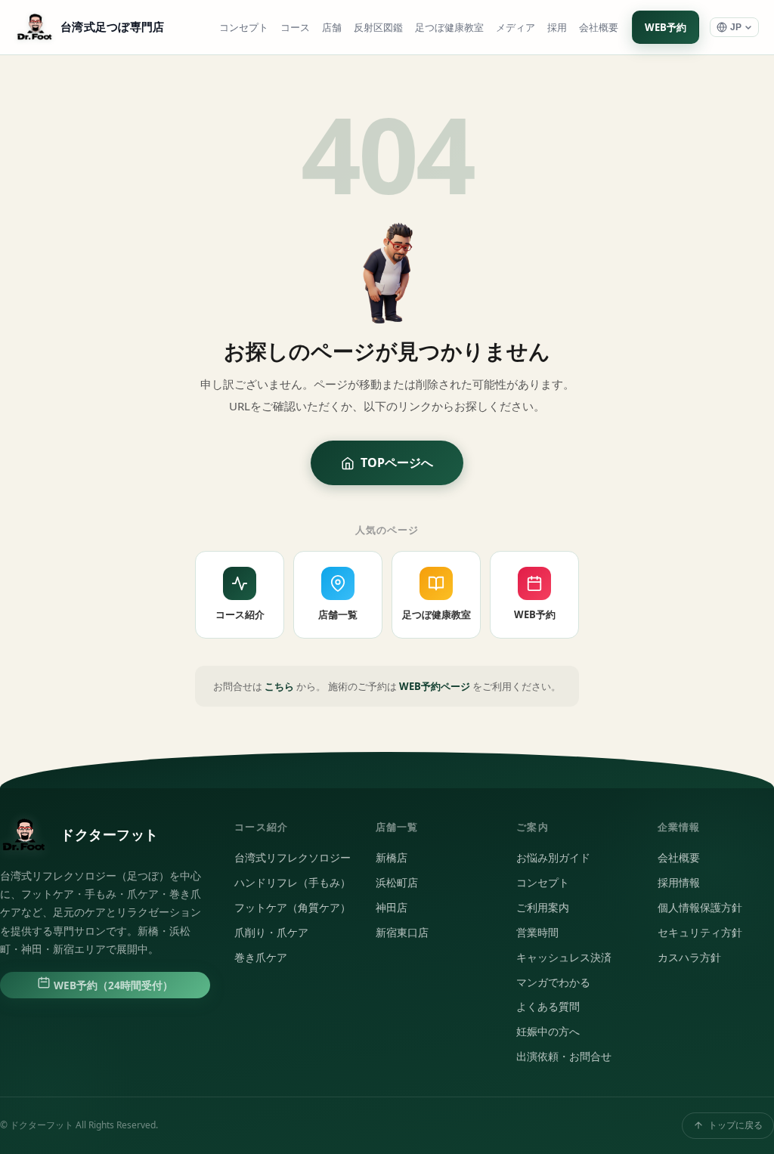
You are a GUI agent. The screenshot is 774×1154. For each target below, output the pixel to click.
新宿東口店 (402, 932)
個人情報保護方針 (700, 907)
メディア (515, 27)
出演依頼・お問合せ (563, 1056)
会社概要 (598, 27)
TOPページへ (397, 462)
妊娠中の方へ (548, 1031)
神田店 (391, 907)
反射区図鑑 (378, 27)
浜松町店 (397, 882)
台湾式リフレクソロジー (292, 858)
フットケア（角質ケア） (292, 907)
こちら (279, 686)
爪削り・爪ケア (271, 932)
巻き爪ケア (260, 957)
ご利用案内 (542, 907)
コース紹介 (240, 614)
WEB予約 (665, 27)
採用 (557, 27)
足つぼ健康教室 (449, 27)
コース (295, 27)
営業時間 (537, 932)
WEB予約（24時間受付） (112, 985)
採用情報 (679, 882)
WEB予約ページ (434, 686)
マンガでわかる (553, 982)
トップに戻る (735, 1124)
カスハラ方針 (689, 957)
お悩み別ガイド (553, 858)
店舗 (332, 27)
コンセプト (243, 27)
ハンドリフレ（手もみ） (292, 882)
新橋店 (391, 858)
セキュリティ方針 (700, 932)
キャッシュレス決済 (563, 957)
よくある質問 (548, 1006)
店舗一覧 (338, 614)
